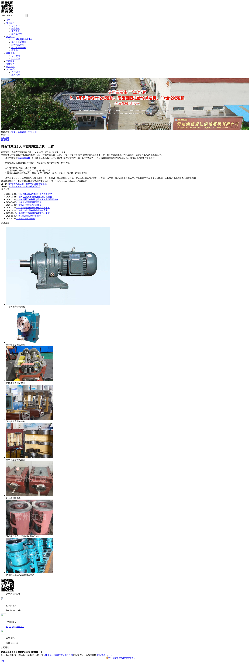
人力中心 (10, 69)
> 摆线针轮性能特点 (25, 218)
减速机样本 (16, 34)
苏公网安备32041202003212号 (121, 658)
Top (2, 661)
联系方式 (10, 67)
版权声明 (68, 655)
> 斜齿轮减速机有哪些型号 (28, 202)
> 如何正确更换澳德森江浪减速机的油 (34, 197)
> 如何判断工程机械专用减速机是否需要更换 (37, 199)
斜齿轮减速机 (17, 45)
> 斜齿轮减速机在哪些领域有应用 (32, 210)
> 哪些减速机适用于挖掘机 (28, 216)
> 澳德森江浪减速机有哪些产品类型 (33, 213)
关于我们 (10, 23)
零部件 (14, 50)
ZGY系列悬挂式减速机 (21, 39)
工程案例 (10, 61)
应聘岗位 (15, 75)
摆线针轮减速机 (18, 42)
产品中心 (10, 37)
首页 (8, 20)
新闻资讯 (10, 53)
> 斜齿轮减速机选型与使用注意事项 (33, 208)
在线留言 (10, 64)
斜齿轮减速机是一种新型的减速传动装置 (28, 184)
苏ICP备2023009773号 (54, 655)
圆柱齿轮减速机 (18, 47)
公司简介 (15, 26)
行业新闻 (15, 58)
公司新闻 (15, 56)
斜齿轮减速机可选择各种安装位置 (24, 186)
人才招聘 (15, 72)
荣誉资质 (15, 28)
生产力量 (15, 31)
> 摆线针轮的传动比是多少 (28, 205)
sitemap (110, 655)
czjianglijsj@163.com (15, 626)
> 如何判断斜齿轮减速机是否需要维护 (34, 194)
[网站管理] (101, 655)
